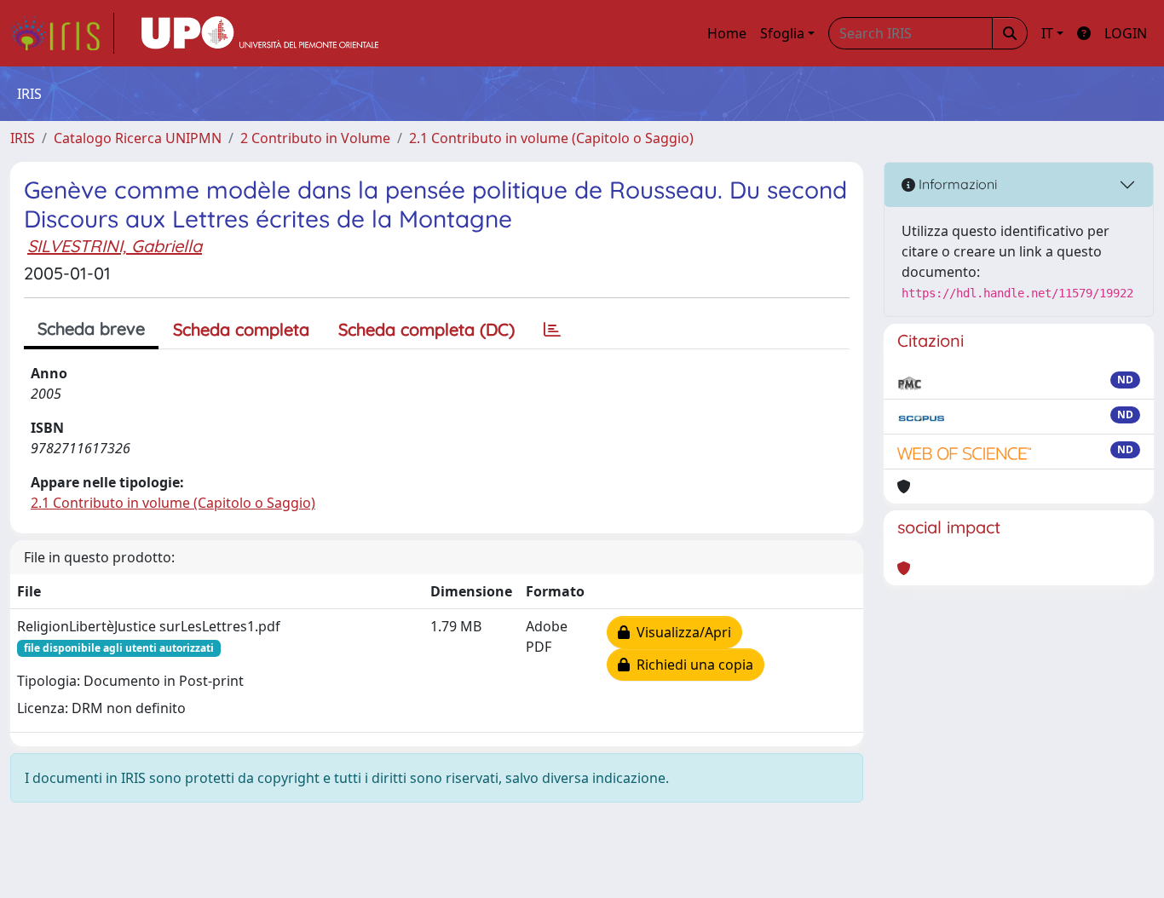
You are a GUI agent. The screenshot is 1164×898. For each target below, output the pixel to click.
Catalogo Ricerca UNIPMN (138, 138)
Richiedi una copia (691, 664)
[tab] (552, 330)
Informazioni (956, 184)
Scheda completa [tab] (241, 329)
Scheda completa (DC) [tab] (426, 329)
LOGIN (1125, 33)
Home (726, 33)
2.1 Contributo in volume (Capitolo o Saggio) (551, 138)
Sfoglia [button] (782, 33)
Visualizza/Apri (680, 632)
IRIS (22, 138)
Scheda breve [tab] (91, 328)
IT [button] (1047, 33)
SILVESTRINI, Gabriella (114, 245)
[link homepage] (62, 33)
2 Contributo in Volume (315, 138)
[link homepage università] (260, 33)
